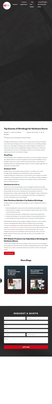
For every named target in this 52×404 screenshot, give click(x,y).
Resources (24, 2)
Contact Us (10, 253)
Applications (23, 4)
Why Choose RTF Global (42, 5)
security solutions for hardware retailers (18, 227)
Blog (32, 2)
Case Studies (32, 5)
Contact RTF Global (42, 2)
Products (15, 4)
